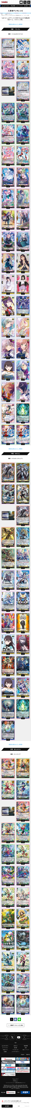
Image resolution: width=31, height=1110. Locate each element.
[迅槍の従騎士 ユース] (8, 494)
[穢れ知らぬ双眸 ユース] (23, 494)
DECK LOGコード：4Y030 (15, 744)
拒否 (19, 1106)
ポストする (11, 1019)
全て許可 (7, 1106)
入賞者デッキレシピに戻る (16, 1025)
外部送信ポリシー (15, 1080)
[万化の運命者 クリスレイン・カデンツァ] (8, 48)
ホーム (1, 14)
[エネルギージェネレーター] (8, 91)
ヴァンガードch (21, 2)
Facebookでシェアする (15, 1019)
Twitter (12, 1037)
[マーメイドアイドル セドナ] (8, 70)
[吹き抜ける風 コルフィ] (23, 790)
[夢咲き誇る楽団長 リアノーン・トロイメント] (8, 768)
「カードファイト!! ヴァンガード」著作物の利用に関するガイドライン (15, 1082)
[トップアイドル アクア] (23, 48)
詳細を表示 (27, 1106)
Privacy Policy (26, 1102)
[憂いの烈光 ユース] (23, 473)
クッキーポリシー (15, 1081)
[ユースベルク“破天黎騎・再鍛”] (8, 473)
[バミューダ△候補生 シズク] (23, 70)
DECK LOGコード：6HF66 (15, 24)
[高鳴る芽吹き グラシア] (8, 790)
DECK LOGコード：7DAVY (15, 448)
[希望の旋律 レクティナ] (23, 768)
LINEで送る (19, 1019)
